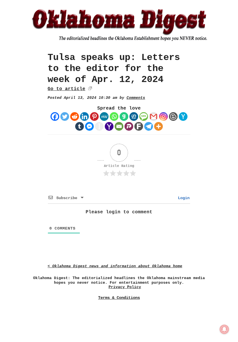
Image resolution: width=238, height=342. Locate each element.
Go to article (66, 89)
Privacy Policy (125, 287)
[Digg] (133, 116)
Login (183, 198)
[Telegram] (148, 126)
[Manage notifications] (224, 329)
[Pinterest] (94, 116)
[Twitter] (64, 116)
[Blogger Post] (173, 116)
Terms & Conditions (119, 297)
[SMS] (143, 116)
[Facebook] (55, 116)
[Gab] (124, 116)
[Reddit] (74, 116)
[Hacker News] (183, 116)
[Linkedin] (84, 116)
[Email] (119, 126)
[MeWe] (104, 116)
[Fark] (138, 126)
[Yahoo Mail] (109, 126)
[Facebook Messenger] (89, 126)
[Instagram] (163, 116)
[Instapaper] (99, 126)
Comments (136, 98)
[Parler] (129, 126)
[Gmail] (153, 116)
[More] (158, 126)
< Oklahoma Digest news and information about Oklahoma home (115, 266)
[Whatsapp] (114, 116)
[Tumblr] (79, 126)
